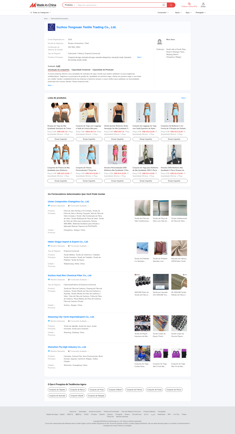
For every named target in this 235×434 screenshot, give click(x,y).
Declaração (82, 411)
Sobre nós (73, 411)
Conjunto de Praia (97, 390)
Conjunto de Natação (96, 396)
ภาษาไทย (176, 414)
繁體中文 (79, 414)
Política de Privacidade (111, 411)
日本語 (86, 414)
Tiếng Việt (110, 416)
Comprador (162, 12)
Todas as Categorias (41, 12)
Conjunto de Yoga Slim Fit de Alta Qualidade (160, 366)
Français (94, 414)
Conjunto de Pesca (174, 390)
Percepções (161, 411)
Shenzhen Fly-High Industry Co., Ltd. (67, 347)
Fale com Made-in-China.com (131, 411)
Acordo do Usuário (95, 411)
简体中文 (70, 414)
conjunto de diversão (57, 396)
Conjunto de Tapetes (57, 390)
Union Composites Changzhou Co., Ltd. (68, 201)
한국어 (146, 414)
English (62, 414)
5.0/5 (58, 66)
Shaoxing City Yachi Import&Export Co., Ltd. (71, 317)
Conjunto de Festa (154, 390)
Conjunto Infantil (76, 396)
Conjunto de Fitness (134, 390)
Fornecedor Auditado (79, 206)
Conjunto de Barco (77, 390)
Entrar (203, 6)
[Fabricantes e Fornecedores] (42, 5)
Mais (139, 57)
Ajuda (177, 12)
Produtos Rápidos (149, 411)
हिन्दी (169, 414)
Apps (188, 12)
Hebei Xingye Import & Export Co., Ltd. (68, 242)
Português (118, 414)
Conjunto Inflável (115, 390)
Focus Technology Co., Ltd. (113, 421)
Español (102, 414)
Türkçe (184, 414)
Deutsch (110, 414)
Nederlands (161, 414)
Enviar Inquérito (61, 139)
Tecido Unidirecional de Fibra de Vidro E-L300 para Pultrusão (179, 220)
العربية (153, 414)
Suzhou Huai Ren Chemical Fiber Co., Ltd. (70, 275)
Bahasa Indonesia (122, 416)
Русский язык (136, 414)
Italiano (127, 414)
